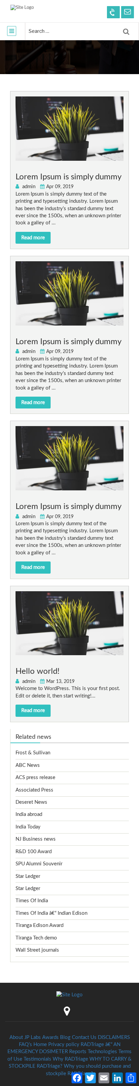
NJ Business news (36, 839)
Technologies (102, 1051)
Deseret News (31, 802)
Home (40, 1044)
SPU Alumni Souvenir (39, 863)
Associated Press (34, 790)
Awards (50, 1037)
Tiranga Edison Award (39, 925)
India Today (28, 826)
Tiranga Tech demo (36, 937)
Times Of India (32, 900)
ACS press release (35, 777)
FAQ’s (25, 1044)
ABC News (28, 765)
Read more (33, 237)
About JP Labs (25, 1037)
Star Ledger (28, 876)
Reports (77, 1051)
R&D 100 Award (34, 851)
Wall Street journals (37, 950)
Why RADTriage (70, 1059)
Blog (65, 1037)
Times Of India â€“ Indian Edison (51, 913)
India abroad (29, 814)
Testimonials (37, 1059)
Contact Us (84, 1037)
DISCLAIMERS (114, 1037)
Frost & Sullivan (33, 752)
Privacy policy (63, 1044)
